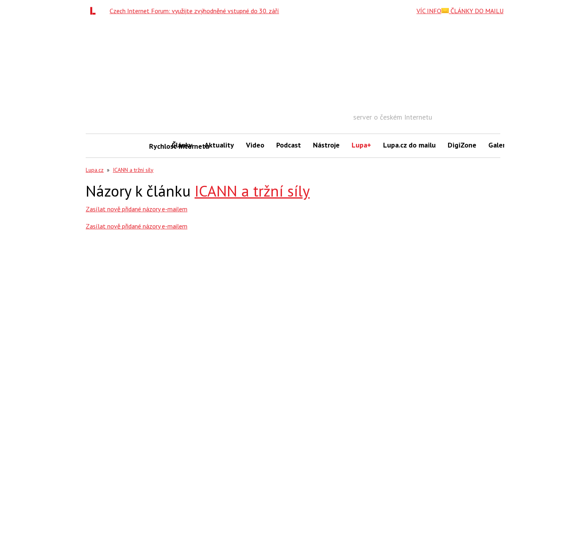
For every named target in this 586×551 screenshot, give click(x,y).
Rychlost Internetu (157, 146)
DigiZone (462, 145)
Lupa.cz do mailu (409, 145)
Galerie (499, 145)
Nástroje (326, 145)
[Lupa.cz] (95, 11)
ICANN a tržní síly (133, 169)
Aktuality (219, 145)
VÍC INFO (429, 11)
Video (255, 145)
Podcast (288, 145)
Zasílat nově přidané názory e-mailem (136, 209)
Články (182, 145)
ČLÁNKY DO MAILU (476, 11)
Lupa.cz (95, 169)
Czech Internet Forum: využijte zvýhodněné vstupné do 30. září (194, 11)
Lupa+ (361, 145)
